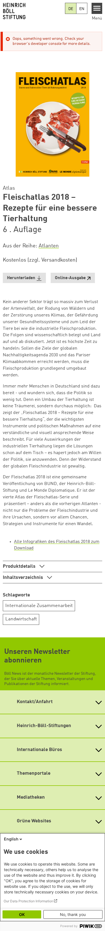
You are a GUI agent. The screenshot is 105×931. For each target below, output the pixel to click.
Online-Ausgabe (70, 278)
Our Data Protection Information (28, 901)
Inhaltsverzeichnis (23, 577)
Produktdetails (20, 566)
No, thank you (73, 914)
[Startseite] (32, 11)
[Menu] (97, 8)
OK (22, 914)
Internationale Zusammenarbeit (39, 605)
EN (81, 9)
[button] (24, 278)
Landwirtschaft (21, 619)
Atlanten (49, 245)
